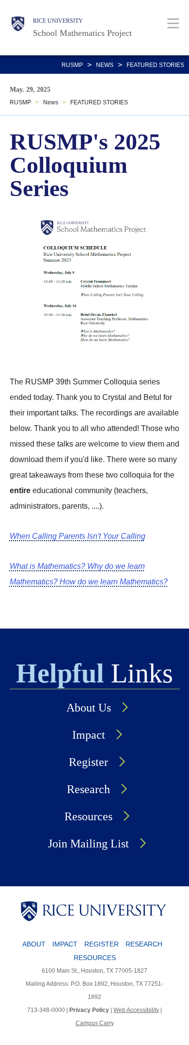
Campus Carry (95, 1023)
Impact (88, 735)
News (104, 65)
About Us (88, 707)
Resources (88, 816)
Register (88, 762)
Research (88, 789)
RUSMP (72, 65)
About (34, 944)
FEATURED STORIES (155, 65)
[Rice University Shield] (18, 28)
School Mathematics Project (82, 33)
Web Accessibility (136, 1010)
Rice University (58, 20)
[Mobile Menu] (173, 23)
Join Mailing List (88, 843)
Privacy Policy (89, 1010)
